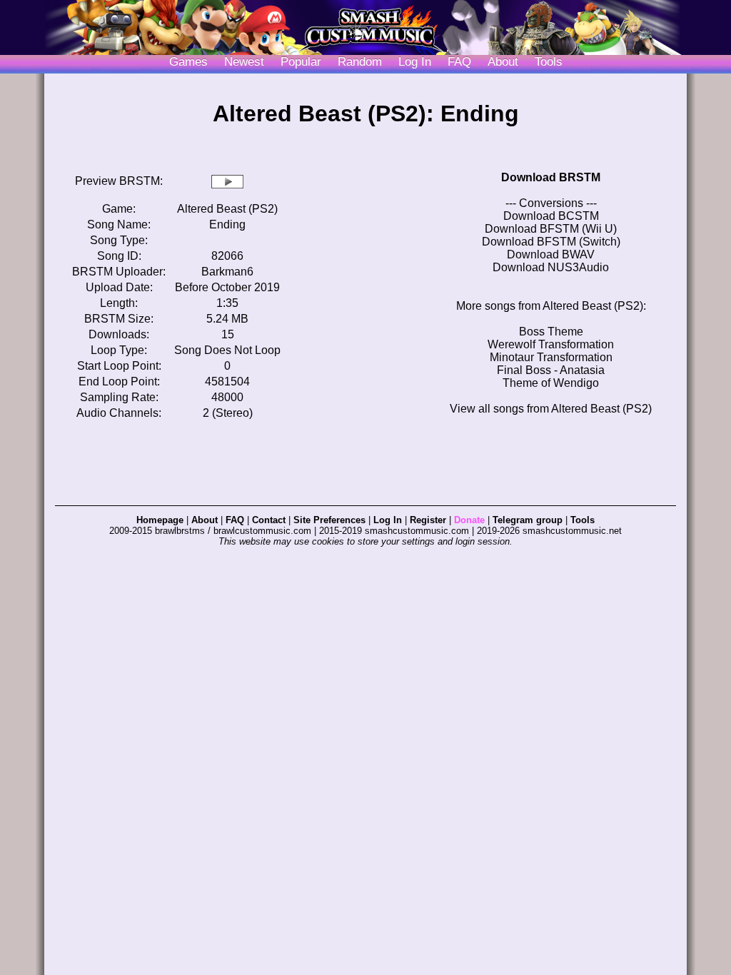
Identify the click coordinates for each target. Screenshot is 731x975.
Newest (244, 62)
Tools (549, 62)
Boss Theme (551, 331)
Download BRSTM (550, 177)
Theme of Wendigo (551, 383)
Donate (469, 520)
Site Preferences (329, 520)
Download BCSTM (551, 216)
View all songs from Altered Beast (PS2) (551, 409)
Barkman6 (227, 272)
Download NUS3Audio (551, 267)
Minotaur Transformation (551, 357)
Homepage (159, 520)
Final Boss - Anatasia (551, 370)
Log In (387, 520)
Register (428, 520)
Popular (301, 62)
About (503, 62)
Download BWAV (551, 254)
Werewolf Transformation (551, 344)
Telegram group (528, 520)
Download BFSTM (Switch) (551, 242)
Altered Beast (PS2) (227, 209)
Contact (269, 520)
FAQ (459, 62)
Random (360, 62)
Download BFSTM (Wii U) (551, 229)
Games (188, 62)
